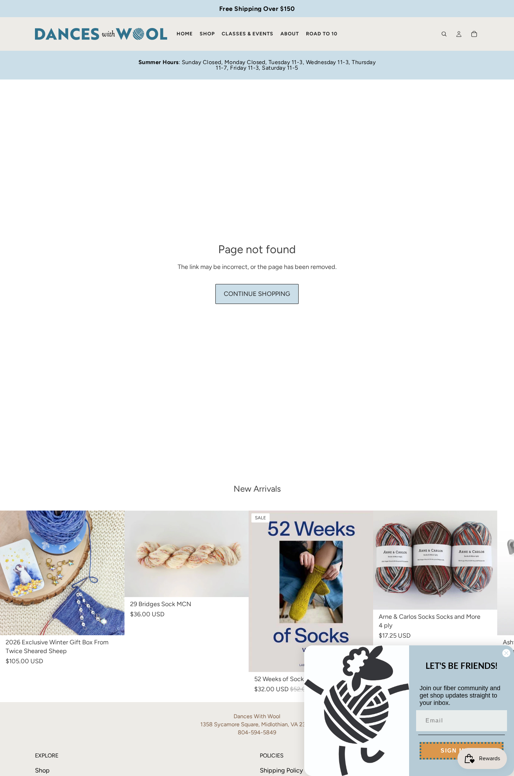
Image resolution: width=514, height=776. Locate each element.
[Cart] (474, 34)
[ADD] (113, 624)
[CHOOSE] (237, 586)
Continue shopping (257, 294)
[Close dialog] (506, 653)
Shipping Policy (281, 770)
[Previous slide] (418, 560)
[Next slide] (451, 560)
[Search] (444, 34)
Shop (42, 770)
